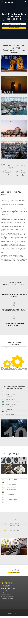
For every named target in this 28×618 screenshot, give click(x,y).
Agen (22, 170)
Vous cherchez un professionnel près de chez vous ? (14, 570)
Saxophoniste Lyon (12, 85)
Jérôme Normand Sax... (15, 528)
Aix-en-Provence (4, 172)
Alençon (23, 172)
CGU (14, 610)
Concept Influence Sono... (11, 411)
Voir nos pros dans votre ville (12, 150)
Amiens (9, 174)
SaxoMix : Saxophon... (14, 532)
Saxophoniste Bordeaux (12, 128)
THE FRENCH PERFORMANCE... (12, 401)
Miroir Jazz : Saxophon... (11, 399)
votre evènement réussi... (12, 502)
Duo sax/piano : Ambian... (12, 499)
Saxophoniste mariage (6, 347)
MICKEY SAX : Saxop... (14, 525)
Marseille (23, 165)
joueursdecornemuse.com (6, 594)
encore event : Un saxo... (12, 497)
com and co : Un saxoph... (12, 479)
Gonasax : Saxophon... (14, 523)
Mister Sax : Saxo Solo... (11, 404)
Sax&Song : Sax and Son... (11, 414)
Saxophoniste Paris (12, 63)
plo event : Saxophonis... (12, 487)
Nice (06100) (18, 168)
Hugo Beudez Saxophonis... (12, 482)
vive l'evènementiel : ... (11, 494)
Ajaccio (9, 172)
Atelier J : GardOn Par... (10, 406)
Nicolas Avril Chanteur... (11, 492)
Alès (2, 174)
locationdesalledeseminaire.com (7, 596)
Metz (2, 168)
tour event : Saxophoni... (12, 484)
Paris (22, 168)
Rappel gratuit (7, 586)
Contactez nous (7, 585)
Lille (9, 165)
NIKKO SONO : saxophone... (12, 396)
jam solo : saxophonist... (11, 394)
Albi (16, 172)
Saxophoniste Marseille (12, 106)
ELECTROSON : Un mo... (15, 530)
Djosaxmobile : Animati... (11, 409)
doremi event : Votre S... (12, 489)
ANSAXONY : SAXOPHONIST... (12, 391)
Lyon (17, 165)
